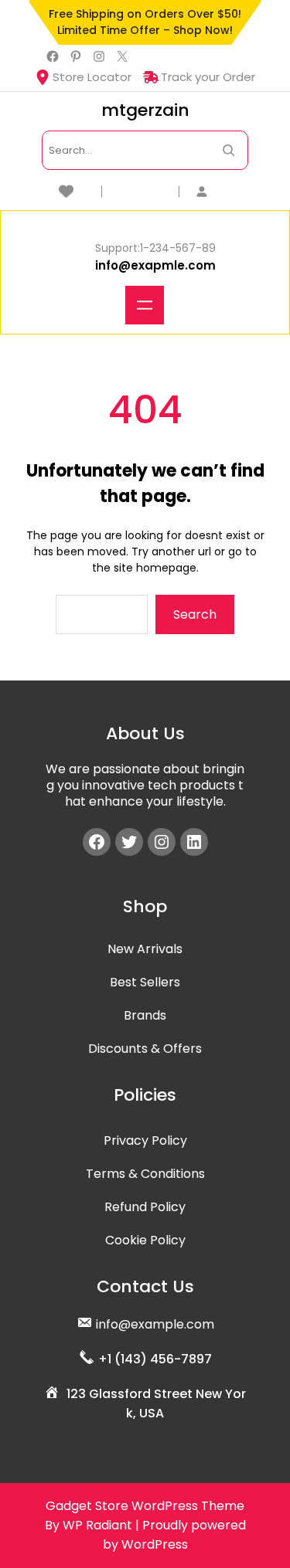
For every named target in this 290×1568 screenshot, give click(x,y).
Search (195, 614)
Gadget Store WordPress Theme (145, 1506)
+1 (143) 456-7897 (155, 1359)
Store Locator (92, 77)
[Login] (222, 191)
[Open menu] (144, 305)
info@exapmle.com (155, 265)
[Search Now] (228, 150)
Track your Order (208, 77)
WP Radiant (97, 1525)
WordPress (154, 1544)
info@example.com (155, 1324)
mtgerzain (145, 110)
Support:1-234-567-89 (155, 248)
